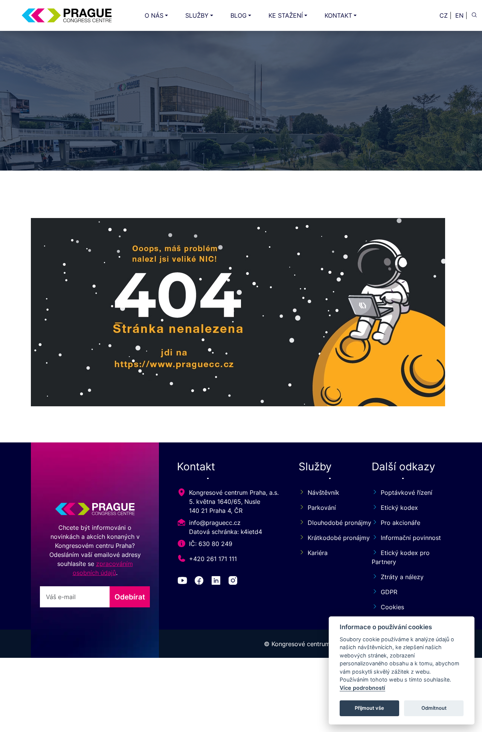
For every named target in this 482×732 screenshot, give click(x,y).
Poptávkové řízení (406, 492)
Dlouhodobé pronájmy (331, 522)
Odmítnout (434, 708)
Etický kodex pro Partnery (401, 557)
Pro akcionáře (400, 522)
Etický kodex (399, 507)
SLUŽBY (197, 15)
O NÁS (154, 15)
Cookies (392, 607)
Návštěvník (323, 492)
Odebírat (129, 596)
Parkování (322, 507)
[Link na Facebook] (200, 581)
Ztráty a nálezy (402, 577)
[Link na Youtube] (184, 581)
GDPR (389, 592)
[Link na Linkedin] (217, 581)
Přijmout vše (369, 708)
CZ (443, 15)
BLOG (238, 15)
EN (459, 15)
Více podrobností (362, 688)
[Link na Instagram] (234, 581)
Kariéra (318, 553)
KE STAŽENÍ (285, 15)
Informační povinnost (411, 537)
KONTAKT (338, 15)
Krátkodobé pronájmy (331, 537)
